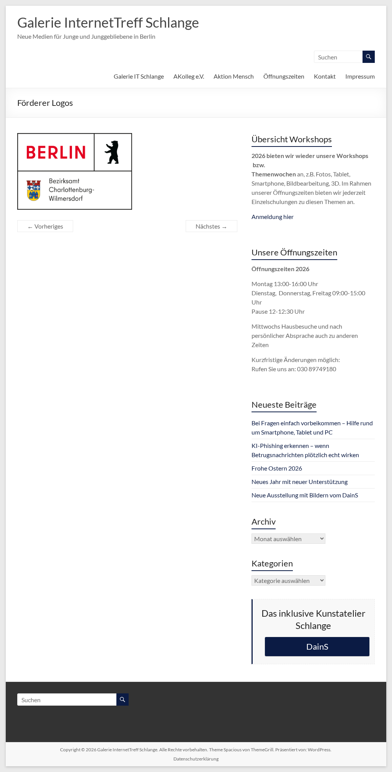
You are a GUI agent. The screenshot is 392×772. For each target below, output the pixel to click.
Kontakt (325, 76)
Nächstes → (211, 226)
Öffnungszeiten (283, 76)
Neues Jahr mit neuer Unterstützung (300, 481)
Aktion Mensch (234, 76)
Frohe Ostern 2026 (277, 468)
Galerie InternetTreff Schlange (108, 22)
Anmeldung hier (273, 216)
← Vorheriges (45, 226)
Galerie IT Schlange (139, 76)
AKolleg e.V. (188, 76)
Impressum (360, 76)
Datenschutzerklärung (196, 759)
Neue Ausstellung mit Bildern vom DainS (305, 495)
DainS (317, 646)
